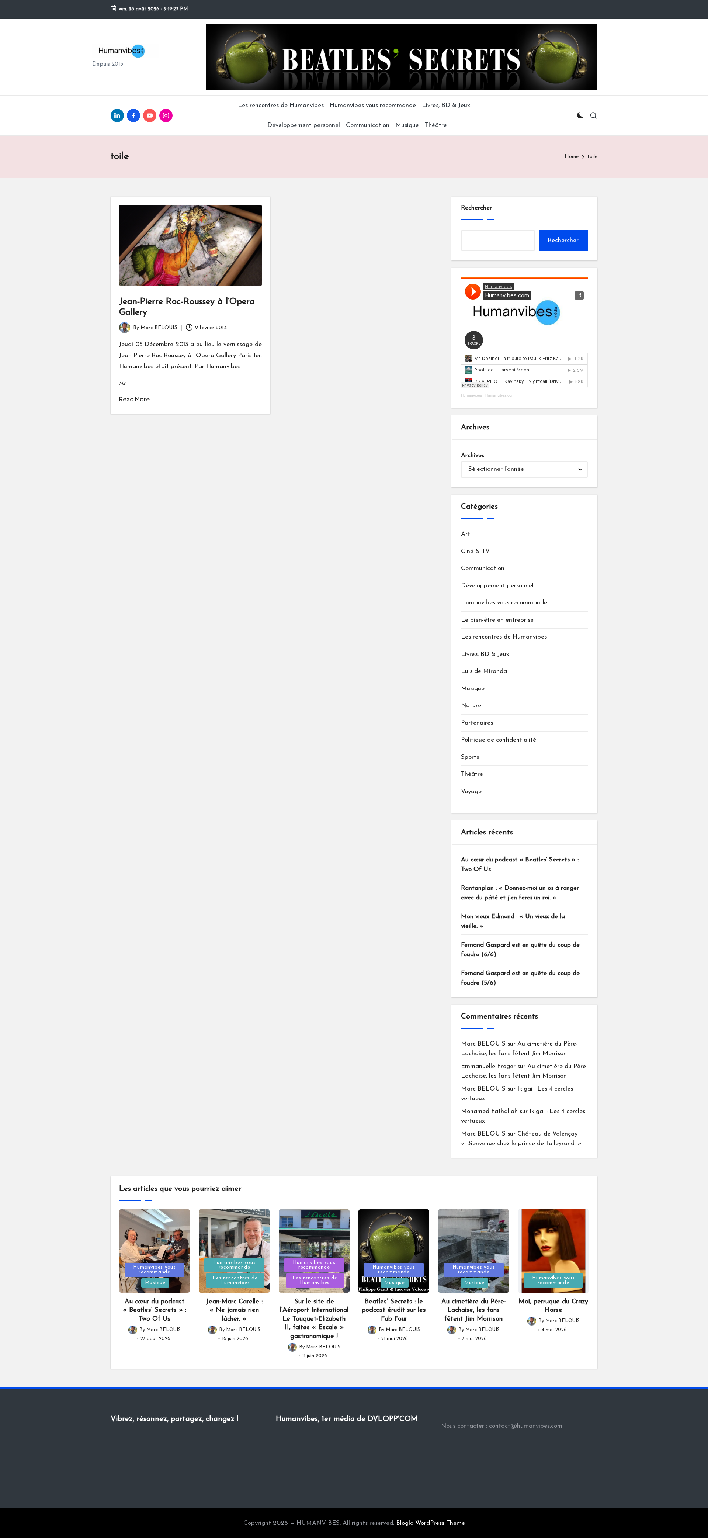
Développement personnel (497, 586)
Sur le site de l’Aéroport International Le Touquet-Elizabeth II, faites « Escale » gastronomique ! (314, 1319)
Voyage (471, 791)
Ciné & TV (475, 551)
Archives (472, 455)
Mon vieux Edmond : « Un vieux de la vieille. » (513, 921)
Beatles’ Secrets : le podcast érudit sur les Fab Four (394, 1311)
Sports (470, 757)
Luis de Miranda (484, 671)
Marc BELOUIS (483, 1044)
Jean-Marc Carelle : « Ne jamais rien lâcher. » (234, 1311)
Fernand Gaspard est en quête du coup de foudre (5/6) (520, 978)
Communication (482, 568)
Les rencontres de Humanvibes (504, 637)
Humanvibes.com (499, 395)
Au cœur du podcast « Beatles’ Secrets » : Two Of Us (520, 864)
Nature (471, 705)
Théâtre (472, 774)
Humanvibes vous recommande (504, 602)
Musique (473, 688)
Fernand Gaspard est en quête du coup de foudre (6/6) (520, 950)
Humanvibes (471, 395)
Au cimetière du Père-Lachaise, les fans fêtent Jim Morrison (473, 1311)
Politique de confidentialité (498, 740)
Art (465, 534)
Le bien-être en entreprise (497, 620)
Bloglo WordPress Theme (430, 1523)
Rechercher (476, 208)
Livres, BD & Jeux (485, 654)
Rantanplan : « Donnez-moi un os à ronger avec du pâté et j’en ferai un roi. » (520, 893)
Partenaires (477, 723)
